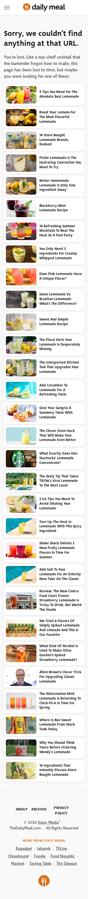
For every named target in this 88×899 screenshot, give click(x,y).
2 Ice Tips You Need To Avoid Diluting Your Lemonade (57, 503)
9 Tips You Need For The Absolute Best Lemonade (59, 94)
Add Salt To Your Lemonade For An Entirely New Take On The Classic (60, 574)
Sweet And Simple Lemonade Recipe (53, 321)
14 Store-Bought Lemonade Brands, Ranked (54, 140)
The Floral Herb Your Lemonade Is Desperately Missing (59, 344)
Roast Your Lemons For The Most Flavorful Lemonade (57, 117)
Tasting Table (40, 863)
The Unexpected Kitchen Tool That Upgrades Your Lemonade (59, 367)
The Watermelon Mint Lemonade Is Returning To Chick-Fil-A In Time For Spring (60, 700)
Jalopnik (44, 848)
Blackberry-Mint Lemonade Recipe (53, 208)
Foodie (39, 856)
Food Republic (63, 856)
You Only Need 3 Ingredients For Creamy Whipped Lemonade (58, 253)
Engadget (24, 848)
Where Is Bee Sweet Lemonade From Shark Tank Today (57, 724)
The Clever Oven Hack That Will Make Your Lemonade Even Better (57, 435)
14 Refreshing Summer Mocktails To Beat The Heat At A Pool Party (57, 231)
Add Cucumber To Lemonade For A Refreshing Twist (53, 390)
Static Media (48, 822)
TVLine (61, 848)
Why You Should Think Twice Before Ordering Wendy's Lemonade (57, 747)
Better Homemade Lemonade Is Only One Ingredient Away (57, 185)
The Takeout (66, 863)
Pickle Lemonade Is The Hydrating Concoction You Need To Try (60, 162)
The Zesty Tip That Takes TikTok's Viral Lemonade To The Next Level (58, 481)
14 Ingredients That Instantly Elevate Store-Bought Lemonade (58, 770)
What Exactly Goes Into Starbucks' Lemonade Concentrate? (58, 458)
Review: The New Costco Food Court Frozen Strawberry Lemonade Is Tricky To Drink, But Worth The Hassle (60, 600)
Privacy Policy (61, 810)
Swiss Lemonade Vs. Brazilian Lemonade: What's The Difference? (58, 299)
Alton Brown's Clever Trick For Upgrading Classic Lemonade (60, 677)
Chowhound (18, 856)
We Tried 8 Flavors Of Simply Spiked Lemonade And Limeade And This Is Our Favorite (59, 628)
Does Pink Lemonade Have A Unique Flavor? (60, 276)
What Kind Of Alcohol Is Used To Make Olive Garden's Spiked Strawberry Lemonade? (58, 653)
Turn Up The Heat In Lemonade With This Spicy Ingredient (60, 526)
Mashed (17, 863)
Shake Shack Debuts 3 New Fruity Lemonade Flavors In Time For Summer (57, 550)
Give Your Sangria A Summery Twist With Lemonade (56, 412)
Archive (39, 809)
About (22, 809)
